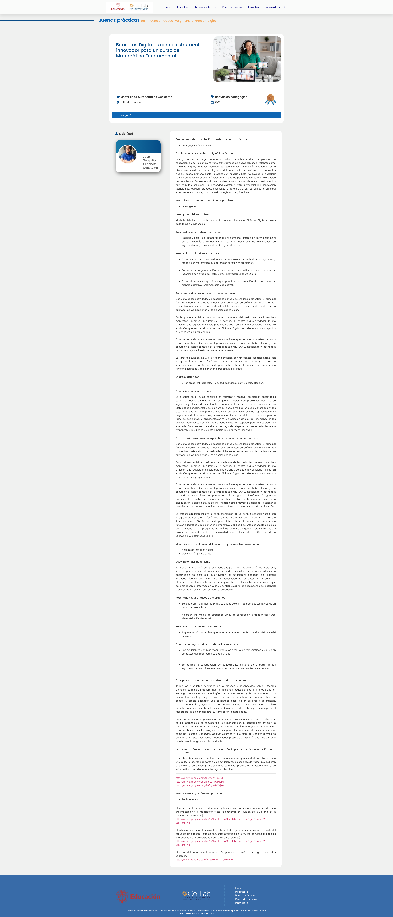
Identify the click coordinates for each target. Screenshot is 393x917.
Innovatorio (254, 7)
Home (238, 888)
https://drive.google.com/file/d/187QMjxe (200, 785)
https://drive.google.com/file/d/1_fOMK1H (200, 781)
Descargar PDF (125, 115)
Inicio (168, 7)
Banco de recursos (232, 7)
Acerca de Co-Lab (276, 7)
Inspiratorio (183, 7)
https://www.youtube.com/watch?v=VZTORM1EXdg (205, 859)
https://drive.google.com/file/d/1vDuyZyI (199, 777)
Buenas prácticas (204, 7)
